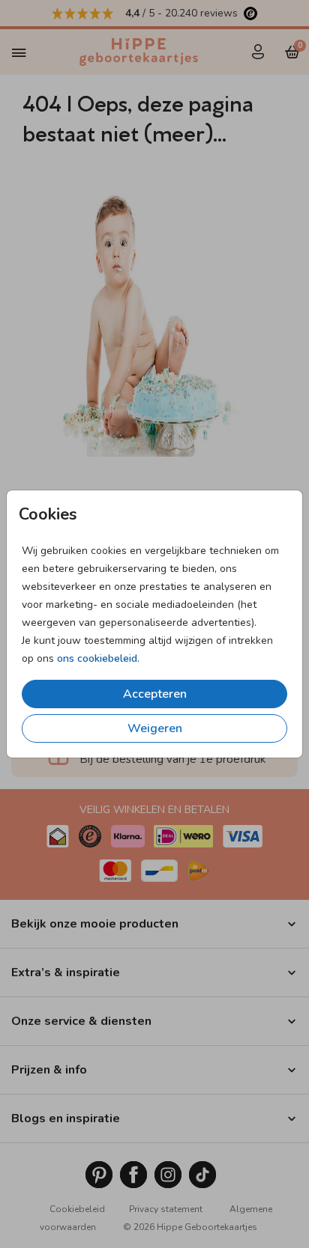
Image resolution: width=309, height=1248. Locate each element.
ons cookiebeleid (97, 658)
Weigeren (155, 728)
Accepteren (155, 694)
